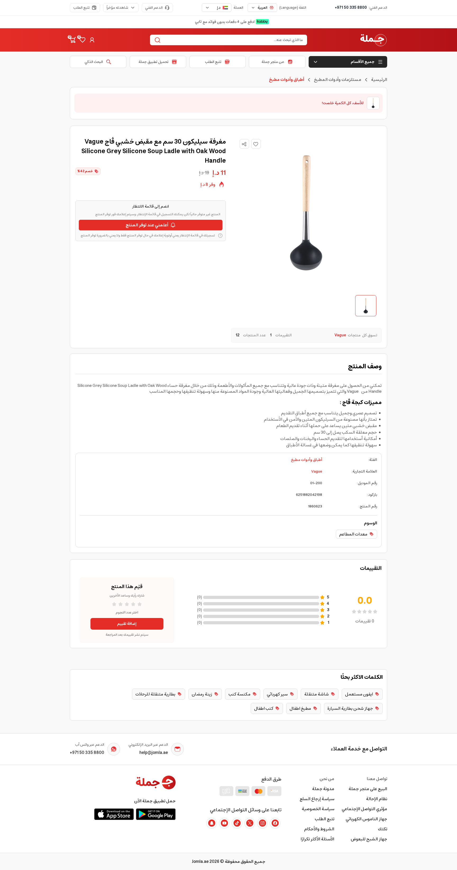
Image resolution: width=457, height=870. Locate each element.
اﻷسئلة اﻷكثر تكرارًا (317, 839)
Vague (316, 471)
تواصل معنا (377, 779)
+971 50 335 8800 (351, 7)
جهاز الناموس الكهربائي (366, 819)
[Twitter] (249, 823)
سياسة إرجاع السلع (317, 799)
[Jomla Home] (373, 40)
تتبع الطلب (81, 7)
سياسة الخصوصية (318, 809)
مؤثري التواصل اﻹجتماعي (364, 809)
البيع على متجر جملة (368, 789)
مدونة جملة (323, 789)
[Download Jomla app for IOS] (114, 814)
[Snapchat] (211, 823)
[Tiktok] (237, 823)
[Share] (244, 144)
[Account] (92, 40)
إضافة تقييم (126, 624)
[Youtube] (224, 823)
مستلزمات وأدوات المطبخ (337, 79)
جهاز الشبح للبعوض (369, 839)
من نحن (326, 779)
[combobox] (262, 7)
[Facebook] (275, 823)
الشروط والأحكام (319, 829)
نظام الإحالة (376, 799)
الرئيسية (379, 79)
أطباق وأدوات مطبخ (306, 460)
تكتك (382, 829)
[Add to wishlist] (256, 144)
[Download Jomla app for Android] (156, 814)
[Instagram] (262, 823)
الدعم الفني (154, 7)
